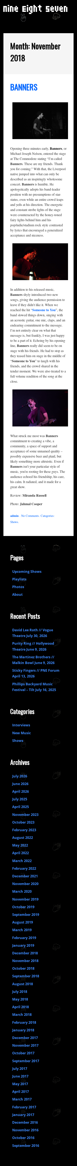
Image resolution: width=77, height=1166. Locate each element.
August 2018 (22, 984)
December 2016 (25, 1122)
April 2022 (20, 853)
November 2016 (25, 1130)
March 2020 (22, 891)
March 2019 (22, 930)
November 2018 (25, 960)
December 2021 (25, 876)
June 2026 (20, 783)
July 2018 (19, 991)
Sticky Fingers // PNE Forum (35, 670)
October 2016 (23, 1137)
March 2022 (22, 860)
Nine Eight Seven (35, 10)
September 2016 (25, 1145)
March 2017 (22, 1099)
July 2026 (19, 776)
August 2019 (22, 922)
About (17, 594)
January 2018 (23, 1030)
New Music (21, 733)
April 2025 (20, 806)
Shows (14, 522)
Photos (18, 586)
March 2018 (22, 1014)
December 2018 (25, 953)
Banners (56, 148)
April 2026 (20, 791)
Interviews (21, 725)
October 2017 (23, 1053)
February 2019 (24, 937)
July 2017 (19, 1068)
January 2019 (23, 945)
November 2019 (25, 899)
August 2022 (22, 837)
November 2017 (25, 1045)
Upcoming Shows (26, 571)
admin (14, 515)
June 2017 (20, 1076)
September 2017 (25, 1061)
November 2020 (25, 883)
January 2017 (23, 1114)
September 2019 (25, 914)
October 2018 (23, 968)
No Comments (30, 516)
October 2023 (23, 822)
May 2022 (20, 845)
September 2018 (25, 976)
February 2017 (24, 1107)
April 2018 (20, 1007)
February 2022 (24, 868)
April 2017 (20, 1091)
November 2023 (25, 814)
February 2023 (24, 830)
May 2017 (20, 1084)
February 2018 (24, 1022)
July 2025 (19, 799)
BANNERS (23, 87)
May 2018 (20, 999)
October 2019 (23, 907)
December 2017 (25, 1037)
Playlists (19, 579)
